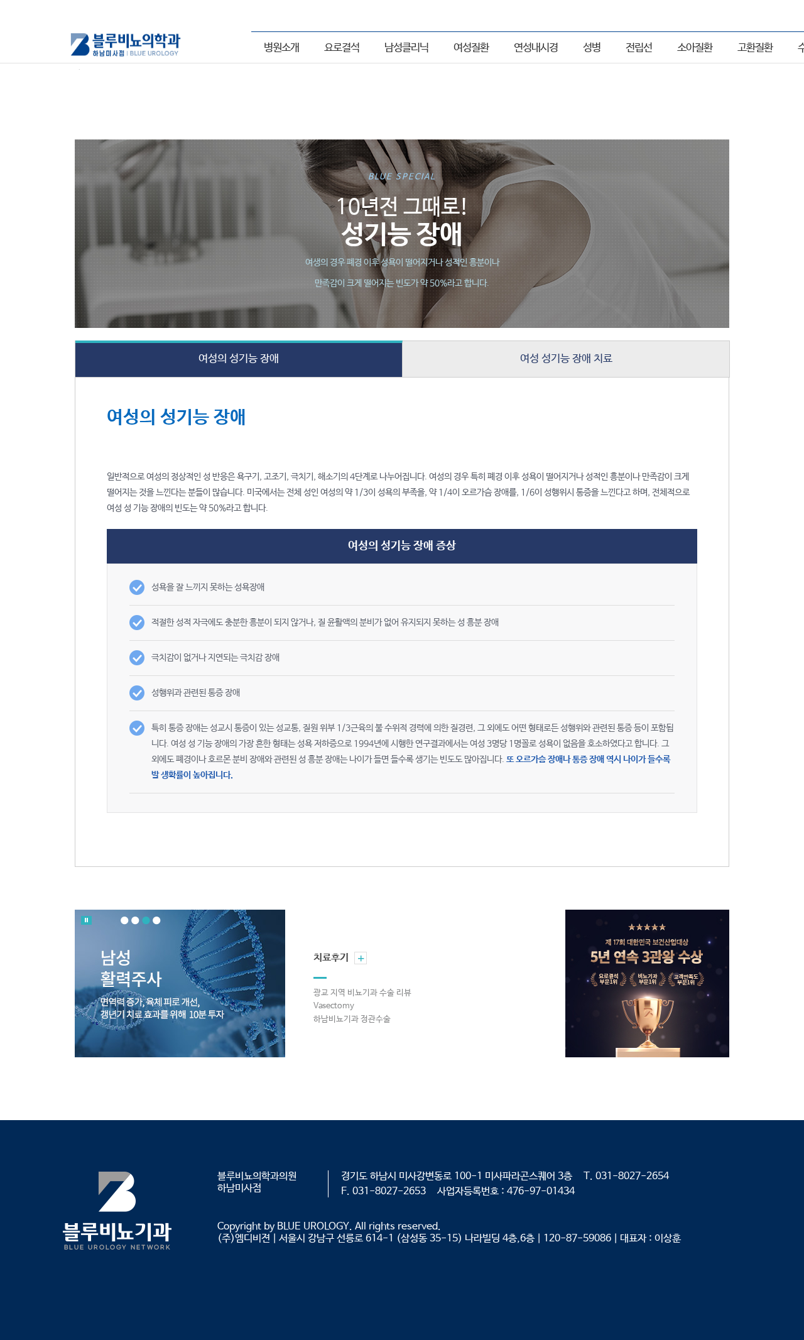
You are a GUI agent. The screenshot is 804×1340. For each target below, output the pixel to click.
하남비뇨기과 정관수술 (352, 1019)
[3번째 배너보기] (146, 921)
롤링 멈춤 (86, 920)
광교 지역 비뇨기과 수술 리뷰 (362, 993)
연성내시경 (536, 48)
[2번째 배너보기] (135, 921)
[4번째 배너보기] (157, 921)
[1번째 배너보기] (125, 921)
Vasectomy (333, 1006)
